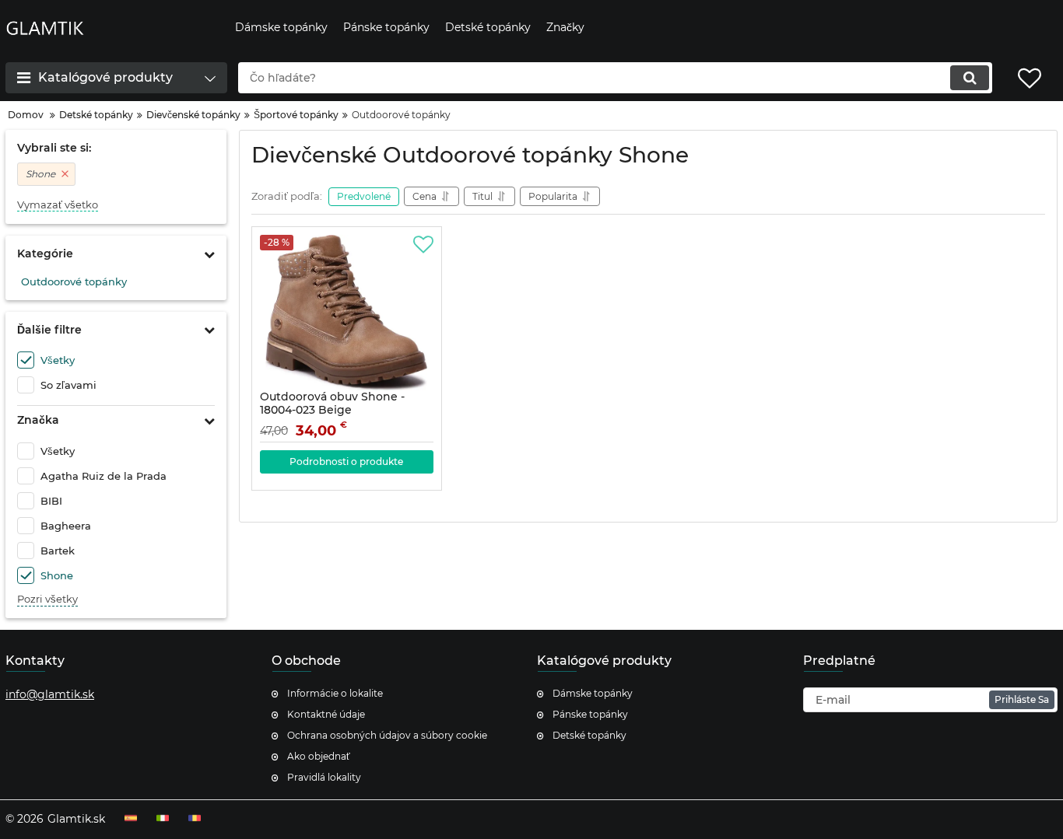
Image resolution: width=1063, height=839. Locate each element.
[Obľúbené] (423, 245)
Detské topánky (589, 735)
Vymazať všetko (57, 205)
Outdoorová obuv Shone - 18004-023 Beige (332, 410)
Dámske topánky (593, 693)
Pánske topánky (590, 714)
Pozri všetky (47, 599)
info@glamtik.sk (49, 694)
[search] (969, 77)
